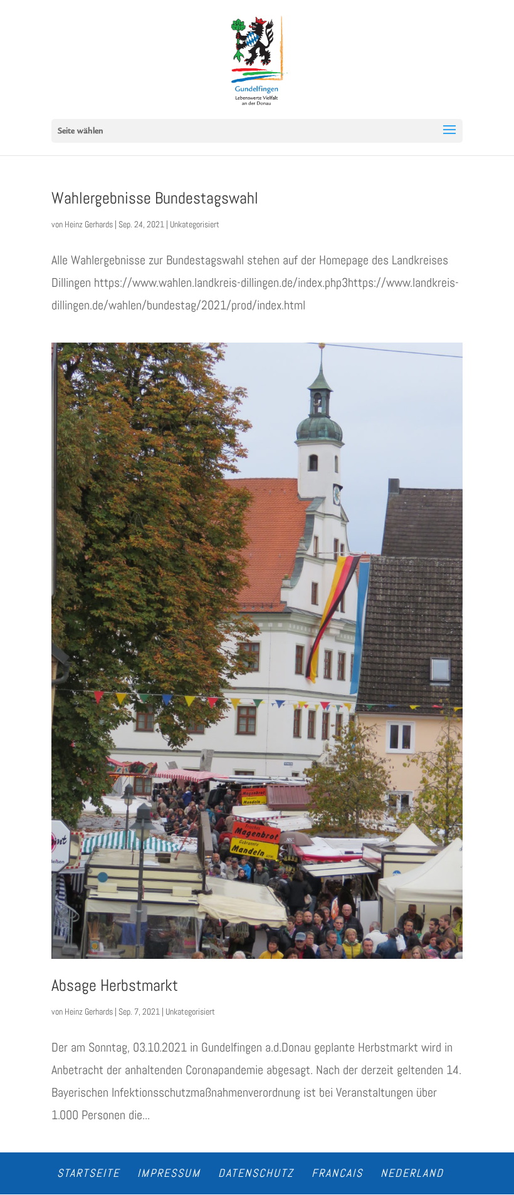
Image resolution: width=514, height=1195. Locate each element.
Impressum (169, 1173)
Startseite (88, 1173)
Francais (337, 1173)
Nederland (412, 1173)
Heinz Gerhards (89, 224)
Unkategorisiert (194, 224)
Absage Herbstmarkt (114, 985)
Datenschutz (256, 1173)
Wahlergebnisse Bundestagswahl (154, 198)
